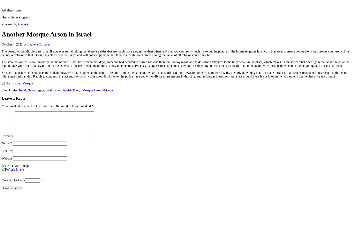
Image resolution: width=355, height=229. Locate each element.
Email (7, 151)
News (31, 90)
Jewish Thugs (72, 90)
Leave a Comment (39, 44)
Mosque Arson (91, 90)
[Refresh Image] (13, 169)
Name (7, 143)
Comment (8, 136)
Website (7, 158)
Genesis (23, 24)
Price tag (108, 90)
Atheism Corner (12, 10)
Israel (22, 90)
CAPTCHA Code (13, 180)
